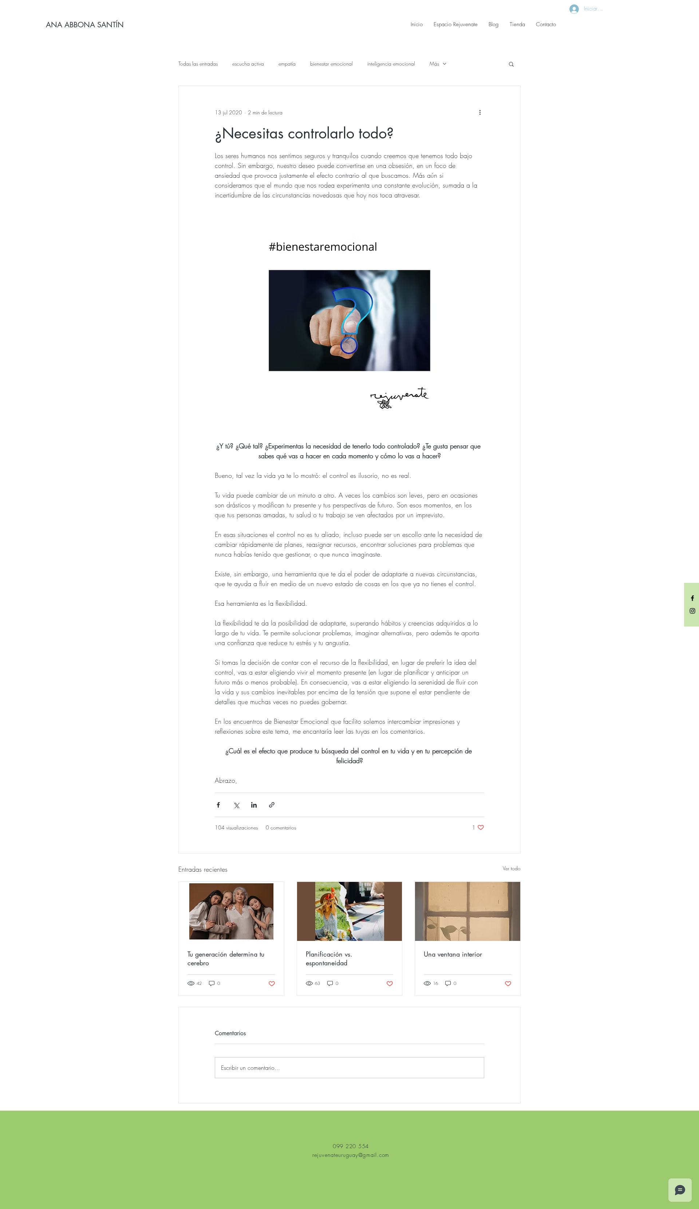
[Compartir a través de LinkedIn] (253, 804)
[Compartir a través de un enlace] (271, 804)
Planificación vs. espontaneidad (329, 958)
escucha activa (248, 63)
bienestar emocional (331, 63)
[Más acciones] (479, 112)
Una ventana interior (453, 954)
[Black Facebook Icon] (692, 598)
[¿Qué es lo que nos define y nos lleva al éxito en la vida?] (349, 911)
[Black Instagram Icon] (692, 611)
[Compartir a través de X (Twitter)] (236, 804)
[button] (511, 64)
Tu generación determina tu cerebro (225, 958)
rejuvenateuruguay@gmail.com (350, 1155)
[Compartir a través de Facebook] (218, 804)
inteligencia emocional (391, 63)
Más (434, 63)
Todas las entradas (198, 63)
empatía (287, 63)
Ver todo (512, 868)
